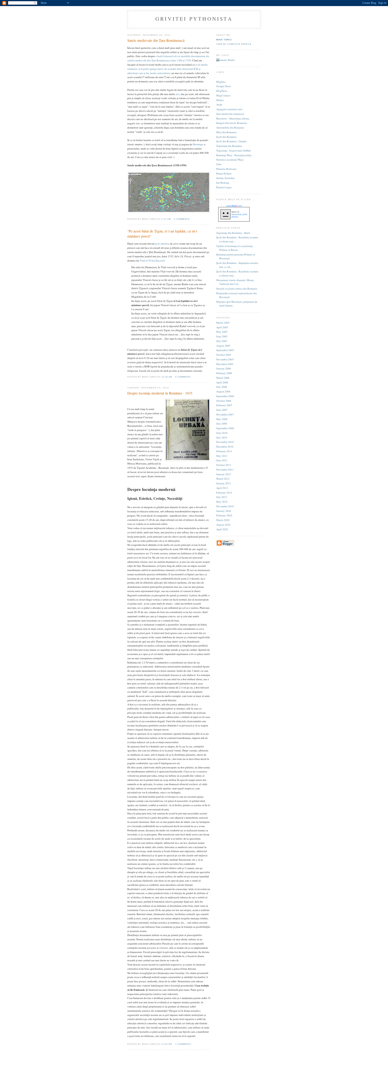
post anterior (162, 243)
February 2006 (224, 373)
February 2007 (224, 405)
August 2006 (223, 391)
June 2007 (222, 410)
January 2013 (223, 483)
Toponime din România (229, 146)
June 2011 (222, 460)
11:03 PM (166, 1044)
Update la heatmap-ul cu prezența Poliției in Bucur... (234, 248)
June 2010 (222, 433)
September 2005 (225, 350)
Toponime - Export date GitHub (233, 150)
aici (178, 94)
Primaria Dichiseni (226, 169)
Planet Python (224, 173)
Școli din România (226, 137)
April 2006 (222, 382)
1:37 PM (166, 219)
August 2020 (223, 524)
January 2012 (223, 474)
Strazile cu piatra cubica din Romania (236, 288)
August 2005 (223, 345)
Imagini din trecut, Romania (231, 123)
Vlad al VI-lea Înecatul (152, 260)
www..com (234, 206)
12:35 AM (166, 377)
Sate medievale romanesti (230, 114)
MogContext (223, 95)
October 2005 (223, 355)
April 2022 (222, 529)
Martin (220, 100)
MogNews (221, 91)
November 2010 (225, 442)
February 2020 (224, 515)
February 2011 (224, 451)
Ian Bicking (222, 182)
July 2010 (221, 437)
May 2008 (222, 419)
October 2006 (223, 401)
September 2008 (225, 428)
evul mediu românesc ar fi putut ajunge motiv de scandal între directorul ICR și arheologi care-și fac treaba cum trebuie (167, 69)
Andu (219, 104)
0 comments (183, 377)
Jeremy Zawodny (225, 178)
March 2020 (223, 520)
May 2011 (222, 456)
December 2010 (224, 446)
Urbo (219, 164)
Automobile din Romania (230, 127)
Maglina (221, 82)
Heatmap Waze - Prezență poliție (234, 155)
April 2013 (222, 488)
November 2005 (225, 359)
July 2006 (221, 387)
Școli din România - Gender (231, 141)
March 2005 (223, 322)
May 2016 (222, 501)
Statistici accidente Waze (230, 159)
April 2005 (222, 327)
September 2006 (225, 396)
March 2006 (223, 378)
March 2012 (223, 478)
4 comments (182, 219)
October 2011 (223, 465)
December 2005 (224, 364)
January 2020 (223, 511)
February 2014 (224, 492)
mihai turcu (224, 40)
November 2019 (225, 506)
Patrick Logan (224, 187)
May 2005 (222, 332)
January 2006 (223, 368)
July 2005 (221, 341)
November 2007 (225, 414)
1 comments (183, 1044)
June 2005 (222, 336)
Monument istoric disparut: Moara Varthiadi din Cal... (235, 282)
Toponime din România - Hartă (233, 233)
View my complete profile (233, 44)
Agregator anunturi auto (229, 109)
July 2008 (221, 423)
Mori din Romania (226, 132)
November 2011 (225, 469)
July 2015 (221, 497)
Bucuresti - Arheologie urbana (232, 118)
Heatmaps (198, 144)
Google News (223, 86)
